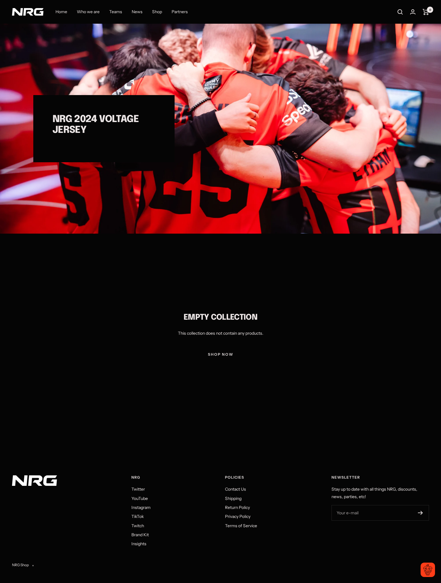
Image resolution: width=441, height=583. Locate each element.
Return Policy (237, 507)
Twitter (138, 489)
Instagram (141, 507)
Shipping (233, 498)
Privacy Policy (237, 516)
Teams (115, 11)
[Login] (413, 11)
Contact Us (235, 489)
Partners (180, 11)
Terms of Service (241, 525)
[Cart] (426, 12)
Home (61, 11)
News (137, 11)
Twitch (137, 525)
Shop (157, 11)
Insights (138, 543)
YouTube (139, 498)
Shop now (220, 354)
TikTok (137, 516)
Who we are (88, 11)
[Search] (400, 12)
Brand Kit (140, 534)
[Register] (420, 513)
